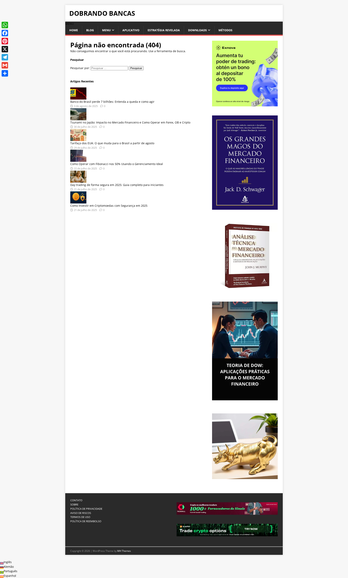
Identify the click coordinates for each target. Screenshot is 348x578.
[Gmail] (5, 65)
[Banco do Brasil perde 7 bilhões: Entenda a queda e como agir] (78, 97)
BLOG (90, 30)
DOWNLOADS (197, 30)
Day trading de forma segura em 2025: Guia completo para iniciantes (117, 185)
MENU (106, 30)
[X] (5, 49)
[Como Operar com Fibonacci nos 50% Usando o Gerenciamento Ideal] (78, 159)
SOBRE (74, 504)
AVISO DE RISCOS (80, 513)
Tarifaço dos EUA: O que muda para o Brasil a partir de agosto (112, 143)
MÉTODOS (225, 30)
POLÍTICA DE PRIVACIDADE (86, 509)
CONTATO (76, 500)
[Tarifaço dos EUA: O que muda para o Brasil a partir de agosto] (78, 139)
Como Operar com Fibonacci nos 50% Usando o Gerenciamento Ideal (116, 164)
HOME (73, 30)
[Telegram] (5, 57)
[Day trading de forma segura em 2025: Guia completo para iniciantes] (78, 180)
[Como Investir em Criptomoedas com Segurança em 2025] (78, 201)
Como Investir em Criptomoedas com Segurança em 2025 (108, 206)
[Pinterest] (5, 41)
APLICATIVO (130, 30)
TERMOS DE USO (80, 517)
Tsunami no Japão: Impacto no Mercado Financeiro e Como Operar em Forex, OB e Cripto (130, 122)
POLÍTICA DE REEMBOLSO (85, 521)
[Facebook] (5, 33)
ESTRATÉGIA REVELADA (164, 30)
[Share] (5, 73)
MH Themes (124, 551)
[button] (69, 24)
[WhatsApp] (5, 25)
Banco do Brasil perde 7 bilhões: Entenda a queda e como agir (112, 102)
